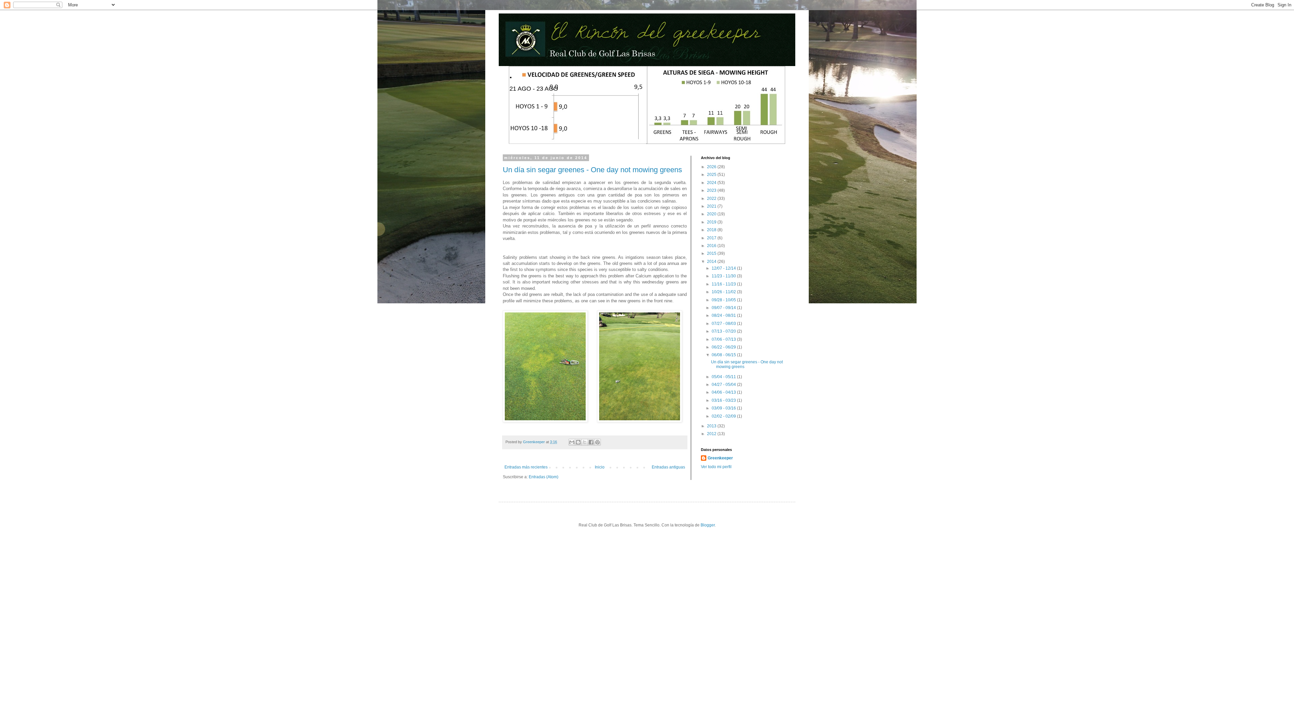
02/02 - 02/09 (724, 416)
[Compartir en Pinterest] (597, 442)
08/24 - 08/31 (724, 315)
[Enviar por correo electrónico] (571, 442)
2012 (712, 433)
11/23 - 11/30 (724, 276)
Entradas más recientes (526, 467)
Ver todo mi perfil (716, 466)
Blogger (708, 525)
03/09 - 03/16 (724, 408)
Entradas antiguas (668, 467)
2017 (712, 238)
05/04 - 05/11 (724, 376)
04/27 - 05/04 (724, 384)
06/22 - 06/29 (724, 347)
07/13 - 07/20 (724, 331)
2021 (712, 206)
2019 (712, 222)
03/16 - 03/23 (724, 400)
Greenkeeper (720, 458)
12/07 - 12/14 (724, 268)
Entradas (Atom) (543, 477)
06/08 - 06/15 (724, 355)
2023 (712, 190)
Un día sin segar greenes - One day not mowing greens (592, 169)
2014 (712, 261)
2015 (712, 253)
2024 (712, 182)
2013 (712, 426)
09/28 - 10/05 (724, 300)
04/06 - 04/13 (724, 392)
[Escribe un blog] (578, 442)
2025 (712, 174)
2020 (712, 214)
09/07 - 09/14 (724, 307)
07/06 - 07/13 (724, 339)
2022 (712, 198)
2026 (712, 166)
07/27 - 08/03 (724, 323)
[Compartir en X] (584, 442)
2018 (712, 230)
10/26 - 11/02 (724, 292)
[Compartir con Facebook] (591, 442)
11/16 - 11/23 (724, 284)
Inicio (600, 467)
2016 (712, 245)
